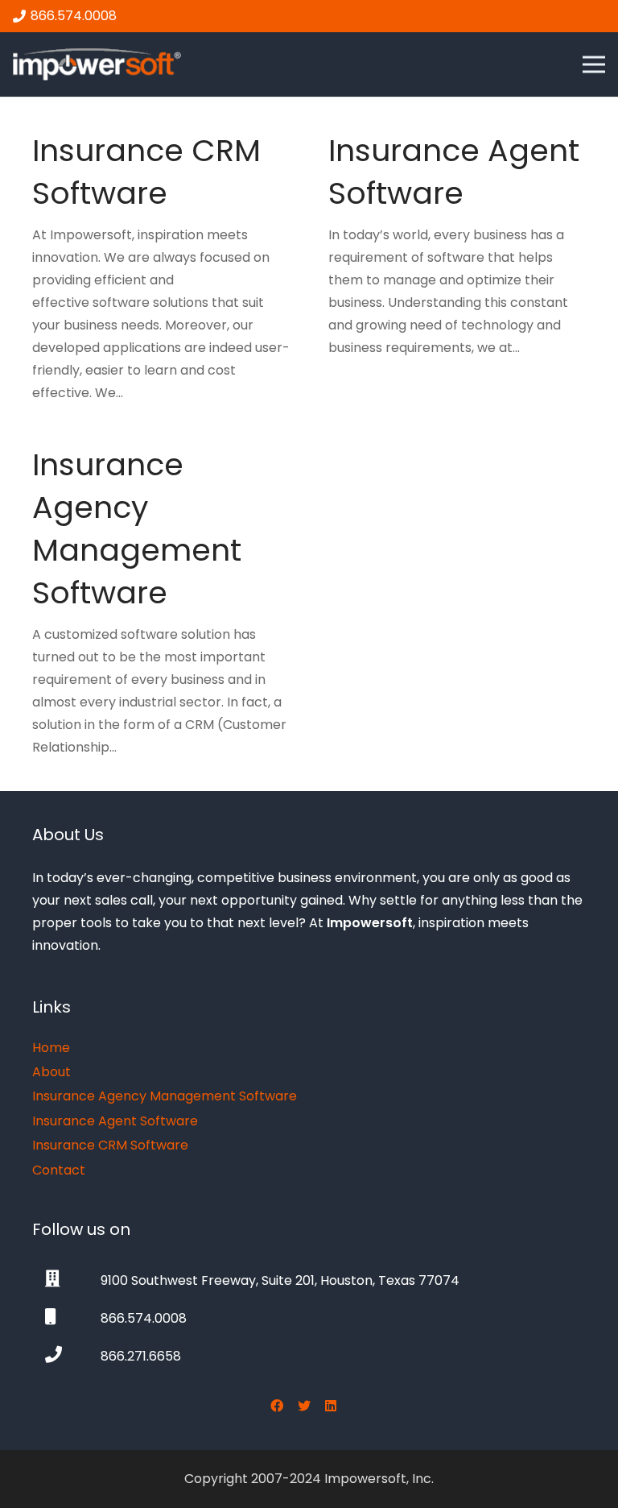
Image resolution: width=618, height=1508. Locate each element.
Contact (58, 1170)
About (51, 1072)
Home (51, 1047)
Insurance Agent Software (453, 171)
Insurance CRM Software (146, 171)
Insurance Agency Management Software (136, 529)
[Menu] (594, 64)
